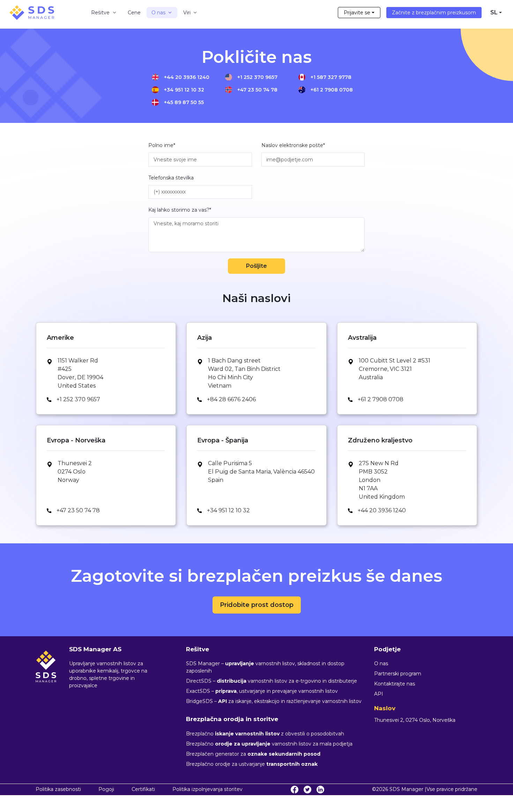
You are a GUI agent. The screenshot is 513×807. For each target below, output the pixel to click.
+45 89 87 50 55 (184, 102)
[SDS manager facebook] (294, 789)
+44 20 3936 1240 (186, 77)
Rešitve (100, 12)
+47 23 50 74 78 (257, 90)
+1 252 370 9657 (257, 77)
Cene (134, 12)
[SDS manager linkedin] (320, 789)
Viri (187, 12)
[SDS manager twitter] (307, 789)
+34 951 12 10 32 (184, 90)
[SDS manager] (31, 12)
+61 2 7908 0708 (332, 90)
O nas (158, 12)
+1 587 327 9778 (331, 77)
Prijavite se (357, 12)
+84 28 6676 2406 (231, 399)
